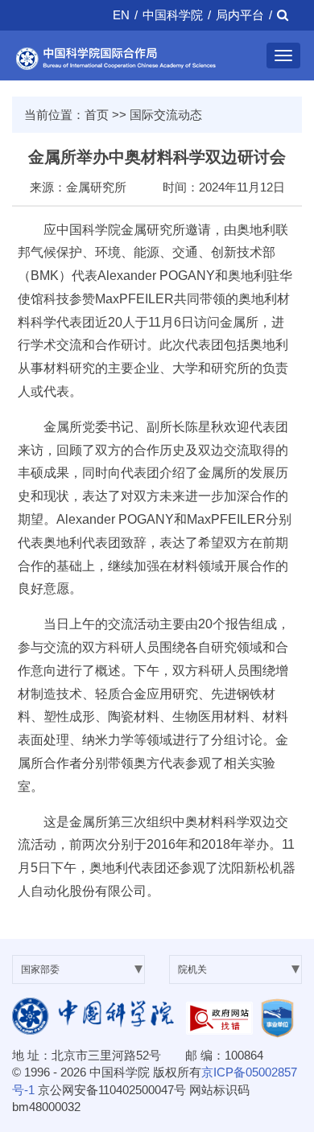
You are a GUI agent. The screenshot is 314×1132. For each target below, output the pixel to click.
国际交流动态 (166, 114)
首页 (97, 114)
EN (121, 15)
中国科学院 (173, 15)
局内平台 (240, 15)
